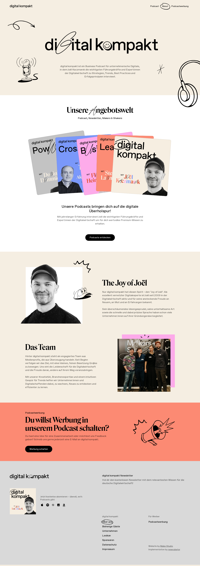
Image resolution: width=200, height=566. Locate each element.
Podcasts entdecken (100, 237)
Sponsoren (108, 540)
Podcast (154, 6)
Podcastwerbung (180, 6)
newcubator (174, 549)
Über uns (107, 522)
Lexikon (106, 535)
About (165, 6)
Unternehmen (110, 531)
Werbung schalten (39, 449)
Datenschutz (109, 544)
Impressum (108, 549)
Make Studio (166, 546)
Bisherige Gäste (111, 526)
